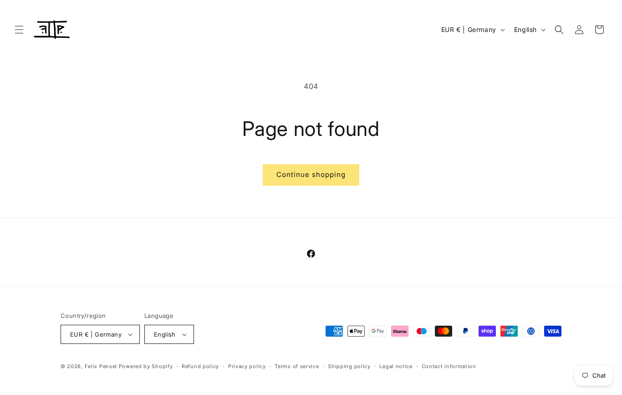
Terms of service (297, 366)
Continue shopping (311, 174)
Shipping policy (349, 366)
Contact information (449, 366)
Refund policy (200, 366)
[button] (19, 30)
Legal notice (395, 366)
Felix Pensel (101, 366)
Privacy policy (247, 366)
